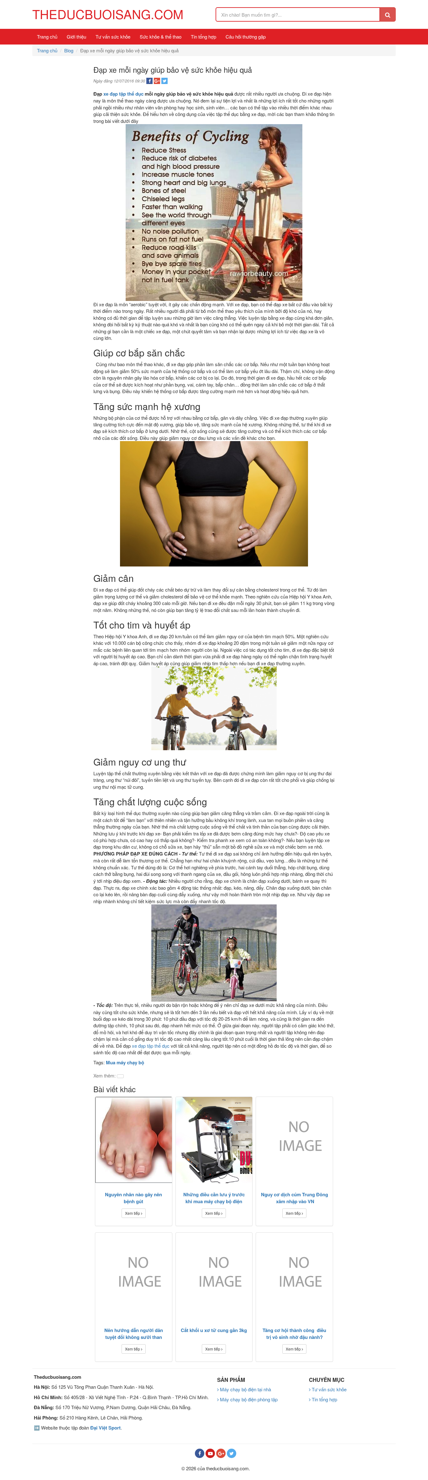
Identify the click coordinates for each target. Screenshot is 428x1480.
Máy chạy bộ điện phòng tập (248, 1399)
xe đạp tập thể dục (124, 93)
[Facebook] (199, 1453)
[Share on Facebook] (149, 81)
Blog (68, 50)
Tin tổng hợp (203, 36)
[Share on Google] (157, 81)
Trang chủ (47, 36)
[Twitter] (231, 1453)
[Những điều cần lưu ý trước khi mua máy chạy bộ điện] (214, 1140)
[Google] (221, 1453)
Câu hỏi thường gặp (246, 36)
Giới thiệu (76, 36)
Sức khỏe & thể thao (160, 36)
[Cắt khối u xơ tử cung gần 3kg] (214, 1276)
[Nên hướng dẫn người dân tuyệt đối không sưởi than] (133, 1276)
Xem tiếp (133, 1213)
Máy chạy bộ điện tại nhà (245, 1389)
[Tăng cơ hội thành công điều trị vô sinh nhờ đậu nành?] (294, 1276)
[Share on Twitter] (164, 81)
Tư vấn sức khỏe (113, 36)
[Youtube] (210, 1453)
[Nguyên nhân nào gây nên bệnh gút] (133, 1140)
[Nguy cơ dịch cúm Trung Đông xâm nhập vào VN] (294, 1140)
